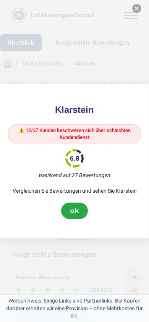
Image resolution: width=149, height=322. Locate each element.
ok (74, 210)
